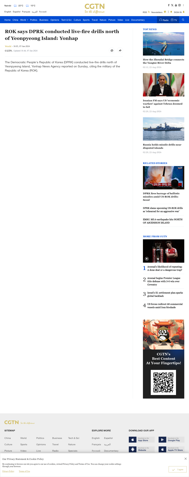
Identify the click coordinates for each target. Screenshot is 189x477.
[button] (147, 259)
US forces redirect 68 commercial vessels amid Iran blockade (165, 306)
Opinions (54, 19)
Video (120, 19)
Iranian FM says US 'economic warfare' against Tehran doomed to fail (163, 103)
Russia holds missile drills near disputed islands (162, 146)
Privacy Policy (8, 471)
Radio (166, 20)
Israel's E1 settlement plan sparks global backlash (165, 294)
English (7, 11)
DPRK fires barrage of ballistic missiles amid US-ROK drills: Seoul (161, 196)
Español (16, 11)
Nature (103, 19)
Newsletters (156, 12)
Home (7, 19)
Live (127, 19)
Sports (86, 19)
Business (43, 19)
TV (175, 20)
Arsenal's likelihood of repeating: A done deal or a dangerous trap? (164, 268)
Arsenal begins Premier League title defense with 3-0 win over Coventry (163, 281)
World (23, 19)
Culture (77, 19)
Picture (111, 19)
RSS (145, 12)
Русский (43, 11)
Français (26, 11)
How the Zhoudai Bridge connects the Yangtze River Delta (163, 61)
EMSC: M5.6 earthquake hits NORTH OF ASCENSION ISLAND (163, 221)
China (15, 19)
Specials (72, 450)
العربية (35, 11)
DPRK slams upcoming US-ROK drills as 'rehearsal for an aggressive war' (163, 210)
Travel (95, 19)
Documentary (138, 19)
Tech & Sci (66, 19)
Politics (33, 19)
